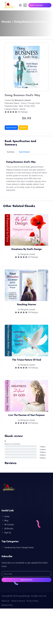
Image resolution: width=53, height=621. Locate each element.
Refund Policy (7, 605)
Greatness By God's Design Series (19, 547)
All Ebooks (8, 528)
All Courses (9, 524)
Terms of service (18, 601)
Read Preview (11, 128)
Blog (6, 520)
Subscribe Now (26, 580)
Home (6, 516)
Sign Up (7, 532)
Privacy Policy (32, 601)
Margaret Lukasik (23, 100)
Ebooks (6, 21)
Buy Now (26, 234)
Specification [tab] (24, 152)
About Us (5, 601)
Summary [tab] (11, 152)
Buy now (23, 128)
